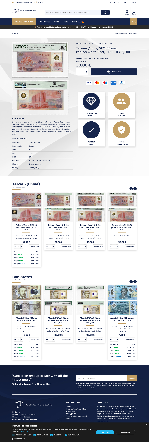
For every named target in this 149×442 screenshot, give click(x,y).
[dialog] (74, 432)
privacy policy (117, 383)
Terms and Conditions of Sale (76, 409)
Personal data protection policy (77, 416)
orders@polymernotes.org (23, 2)
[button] (52, 439)
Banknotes (133, 33)
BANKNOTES (45, 22)
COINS (57, 22)
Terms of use (70, 411)
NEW (66, 22)
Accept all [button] (105, 432)
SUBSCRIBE (132, 378)
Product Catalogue (120, 33)
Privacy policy (71, 414)
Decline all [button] (125, 432)
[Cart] (134, 9)
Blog (134, 22)
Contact (134, 2)
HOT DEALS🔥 (78, 22)
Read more (24, 431)
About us (125, 2)
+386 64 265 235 (43, 2)
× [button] (146, 425)
